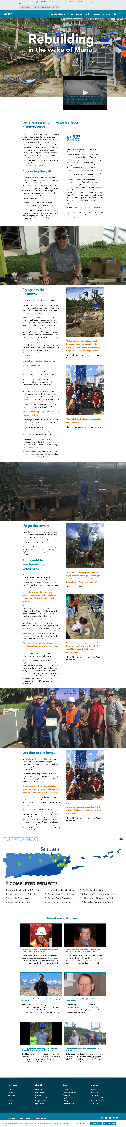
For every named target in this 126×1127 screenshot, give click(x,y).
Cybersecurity (39, 1104)
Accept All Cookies (109, 1123)
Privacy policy (30, 1125)
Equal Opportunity (68, 1098)
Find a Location (95, 1095)
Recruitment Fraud (69, 1104)
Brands (87, 14)
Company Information (42, 1101)
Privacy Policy (12, 1118)
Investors (38, 1095)
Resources (96, 14)
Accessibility (67, 1095)
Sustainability (39, 1092)
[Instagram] (117, 1118)
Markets (10, 1092)
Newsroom (38, 1089)
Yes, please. (25, 7)
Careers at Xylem (68, 1089)
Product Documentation (98, 1101)
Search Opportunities (69, 1092)
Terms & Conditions (25, 1118)
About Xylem (107, 14)
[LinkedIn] (106, 1118)
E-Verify (65, 1101)
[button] (85, 92)
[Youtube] (113, 1118)
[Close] (123, 1123)
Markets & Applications (57, 14)
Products (10, 1098)
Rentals (10, 1104)
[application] (85, 93)
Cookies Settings (82, 1123)
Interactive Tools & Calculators (100, 1098)
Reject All (96, 1123)
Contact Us (94, 1104)
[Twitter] (110, 1118)
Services (10, 1101)
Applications (11, 1095)
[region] (63, 1123)
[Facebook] (102, 1118)
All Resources (95, 1089)
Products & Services (75, 14)
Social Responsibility (41, 1098)
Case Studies (95, 1092)
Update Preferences (40, 1118)
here (76, 217)
